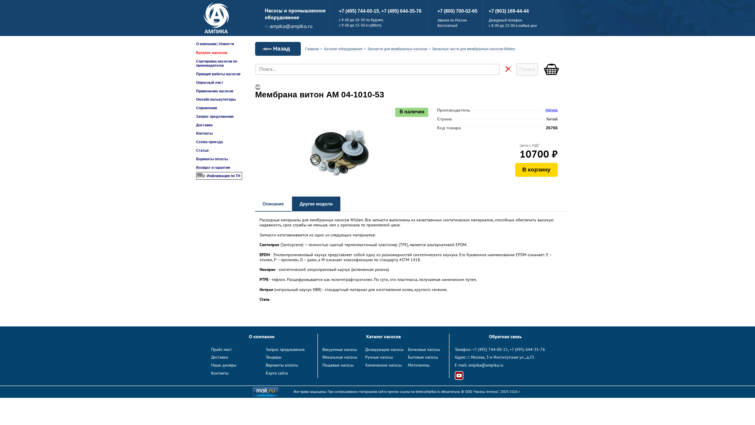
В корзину (536, 169)
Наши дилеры (223, 365)
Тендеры (273, 357)
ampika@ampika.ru (291, 26)
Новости (226, 44)
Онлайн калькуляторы (216, 99)
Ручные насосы (379, 357)
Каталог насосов (211, 52)
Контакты (204, 133)
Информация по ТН (223, 176)
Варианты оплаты (212, 159)
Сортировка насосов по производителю (216, 63)
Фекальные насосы (339, 357)
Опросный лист (209, 83)
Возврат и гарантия (213, 168)
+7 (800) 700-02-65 (457, 11)
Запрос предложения (215, 117)
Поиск (527, 69)
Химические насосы (383, 365)
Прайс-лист (221, 349)
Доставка (204, 125)
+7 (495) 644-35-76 (401, 11)
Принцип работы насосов (218, 74)
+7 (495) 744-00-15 (490, 349)
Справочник (206, 108)
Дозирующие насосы (384, 349)
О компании (206, 44)
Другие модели (316, 203)
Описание (273, 203)
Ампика (551, 110)
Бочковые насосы (424, 349)
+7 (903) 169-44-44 (509, 11)
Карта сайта (277, 373)
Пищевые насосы (338, 365)
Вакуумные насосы (339, 349)
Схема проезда (209, 142)
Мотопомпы (418, 365)
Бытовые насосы (423, 357)
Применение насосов (214, 91)
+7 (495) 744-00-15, (360, 11)
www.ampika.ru (428, 392)
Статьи (202, 150)
